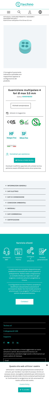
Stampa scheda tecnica (25, 160)
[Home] (24, 4)
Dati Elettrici (12, 191)
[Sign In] (29, 12)
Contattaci (24, 301)
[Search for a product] (19, 12)
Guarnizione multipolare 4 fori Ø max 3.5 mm (17, 20)
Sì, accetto (25, 390)
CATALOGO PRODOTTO (19, 17)
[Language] (40, 12)
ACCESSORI (30, 17)
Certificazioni (13, 220)
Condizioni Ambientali (16, 203)
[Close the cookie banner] (47, 365)
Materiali (11, 208)
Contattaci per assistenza (20, 154)
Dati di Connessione (15, 197)
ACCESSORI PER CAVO (10, 18)
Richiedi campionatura (21, 106)
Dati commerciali (14, 214)
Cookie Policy (24, 384)
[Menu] (8, 12)
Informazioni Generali (16, 186)
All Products (7, 17)
